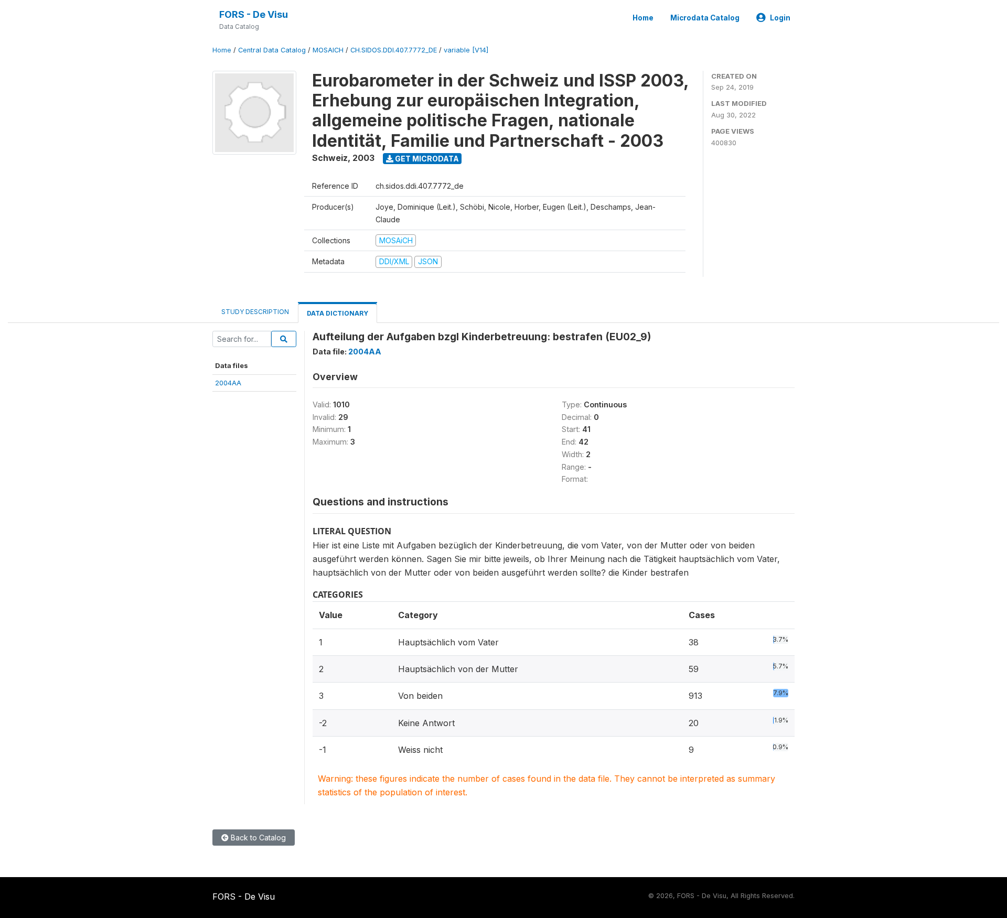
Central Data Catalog (272, 50)
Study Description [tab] (255, 312)
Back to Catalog (257, 837)
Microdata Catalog (705, 18)
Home (643, 18)
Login (780, 18)
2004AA (228, 383)
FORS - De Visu (253, 14)
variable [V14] (466, 50)
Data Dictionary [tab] (337, 313)
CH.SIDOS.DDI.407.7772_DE (393, 50)
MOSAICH (328, 50)
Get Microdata (426, 158)
